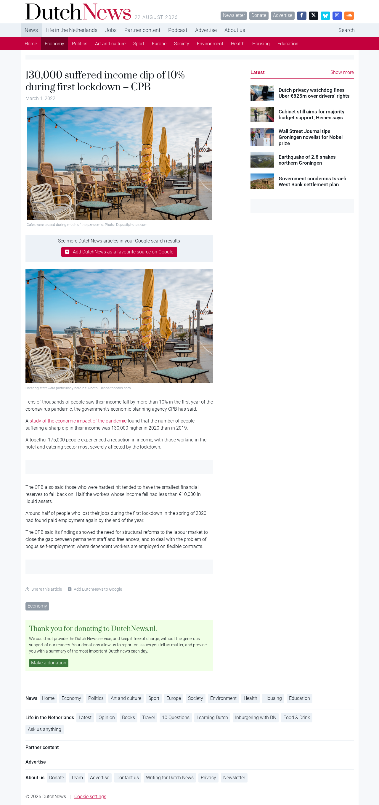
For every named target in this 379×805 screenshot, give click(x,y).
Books (128, 717)
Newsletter (234, 15)
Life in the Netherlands (71, 30)
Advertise (282, 15)
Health (238, 43)
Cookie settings (90, 796)
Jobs (111, 30)
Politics (79, 43)
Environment (210, 43)
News (31, 30)
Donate (258, 15)
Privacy (208, 777)
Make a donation (48, 663)
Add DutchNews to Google (98, 589)
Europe (159, 43)
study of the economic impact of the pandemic (78, 421)
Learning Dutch (212, 717)
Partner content (142, 30)
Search (346, 30)
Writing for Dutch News (170, 777)
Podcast (177, 30)
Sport (138, 43)
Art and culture (110, 43)
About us (234, 30)
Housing (261, 43)
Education (287, 43)
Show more (342, 72)
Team (77, 777)
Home (31, 43)
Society (181, 43)
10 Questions (176, 717)
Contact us (127, 777)
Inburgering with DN (255, 717)
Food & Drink (296, 717)
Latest (257, 72)
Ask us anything (44, 729)
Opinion (107, 717)
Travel (148, 717)
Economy (54, 43)
